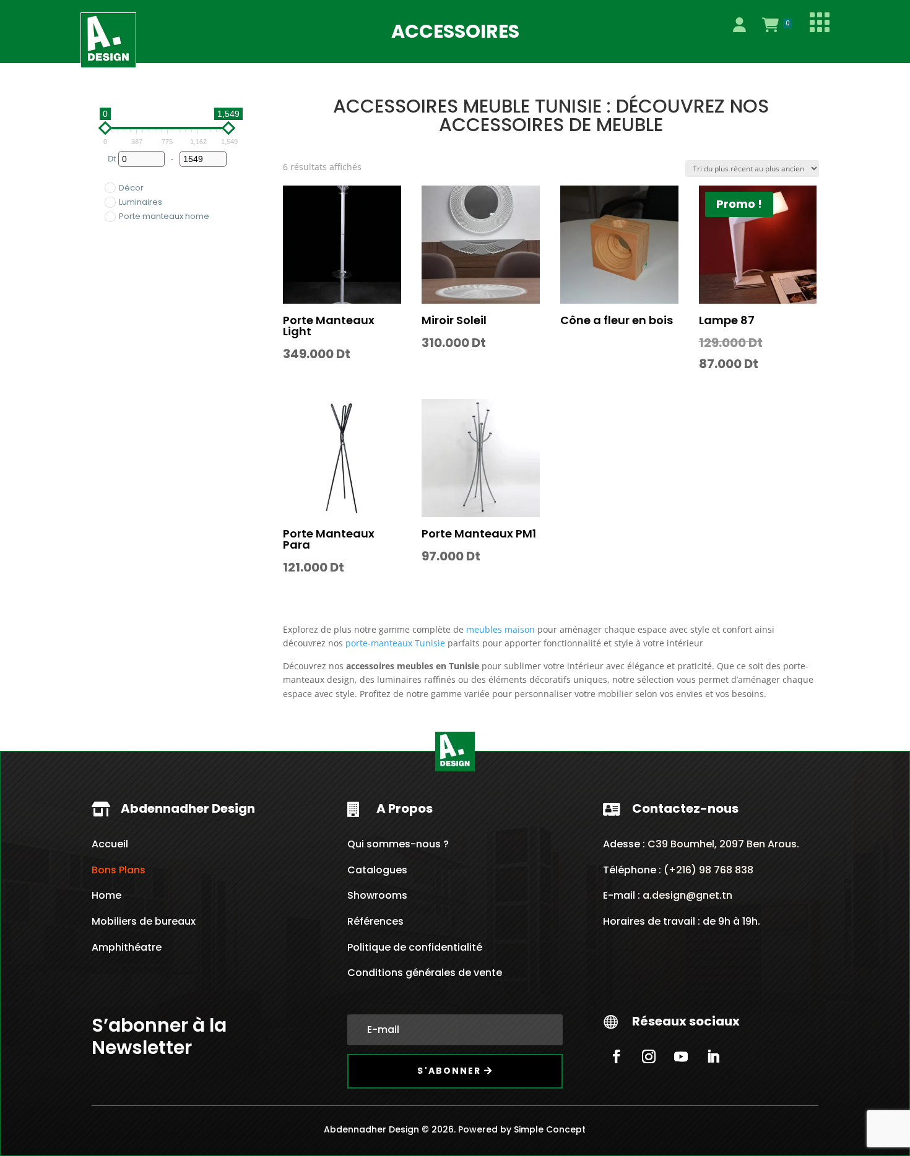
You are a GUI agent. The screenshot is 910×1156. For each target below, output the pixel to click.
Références (375, 921)
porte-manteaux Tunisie (395, 643)
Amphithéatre (127, 947)
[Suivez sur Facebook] (616, 1056)
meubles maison (500, 629)
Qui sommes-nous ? (398, 844)
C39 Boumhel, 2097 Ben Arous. (723, 844)
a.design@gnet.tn (687, 895)
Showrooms (377, 895)
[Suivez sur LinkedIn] (713, 1056)
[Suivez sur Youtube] (681, 1056)
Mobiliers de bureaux (144, 921)
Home (106, 895)
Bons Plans (118, 870)
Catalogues (377, 870)
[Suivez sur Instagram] (648, 1056)
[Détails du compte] (739, 24)
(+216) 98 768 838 (707, 870)
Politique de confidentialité (414, 947)
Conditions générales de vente (424, 972)
